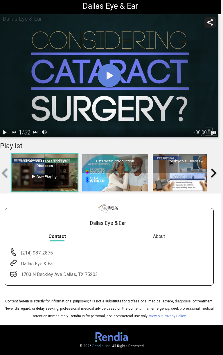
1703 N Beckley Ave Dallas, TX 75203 (59, 274)
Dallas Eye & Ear (37, 263)
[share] (210, 22)
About (159, 236)
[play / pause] (4, 132)
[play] (109, 75)
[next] (35, 132)
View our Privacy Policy (167, 316)
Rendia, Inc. (101, 346)
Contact (57, 236)
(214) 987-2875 (36, 253)
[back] (14, 132)
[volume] (44, 132)
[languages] (213, 132)
